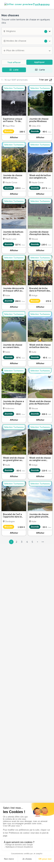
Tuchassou (41, 4)
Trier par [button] (44, 79)
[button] (27, 31)
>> (43, 542)
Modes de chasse (16, 40)
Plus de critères (15, 50)
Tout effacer (14, 62)
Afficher (14, 137)
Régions (11, 31)
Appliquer (39, 62)
